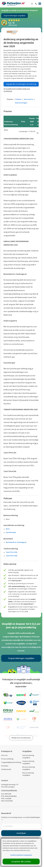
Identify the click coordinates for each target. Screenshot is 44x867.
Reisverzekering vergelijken (28, 774)
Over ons (4, 755)
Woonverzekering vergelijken (28, 768)
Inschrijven (21, 833)
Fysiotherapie (11, 532)
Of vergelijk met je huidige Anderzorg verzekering (17, 90)
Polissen (18, 99)
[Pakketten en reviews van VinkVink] (8, 694)
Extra (8, 529)
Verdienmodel (6, 769)
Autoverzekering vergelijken (28, 756)
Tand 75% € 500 (11, 556)
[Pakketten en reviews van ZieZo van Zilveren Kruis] (34, 702)
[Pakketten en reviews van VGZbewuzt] (8, 702)
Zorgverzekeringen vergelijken (14, 15)
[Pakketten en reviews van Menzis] (21, 702)
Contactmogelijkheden (9, 790)
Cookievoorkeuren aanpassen (21, 855)
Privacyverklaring (7, 759)
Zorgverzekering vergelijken (28, 762)
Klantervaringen (21, 103)
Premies (10, 99)
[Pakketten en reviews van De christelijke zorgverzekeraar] (34, 694)
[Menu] (39, 4)
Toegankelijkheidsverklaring (11, 762)
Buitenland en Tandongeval (16, 542)
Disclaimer (4, 766)
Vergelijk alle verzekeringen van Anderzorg (21, 84)
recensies (12, 25)
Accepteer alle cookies (21, 861)
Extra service (28, 99)
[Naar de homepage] (13, 4)
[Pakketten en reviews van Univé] (21, 694)
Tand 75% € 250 (11, 552)
